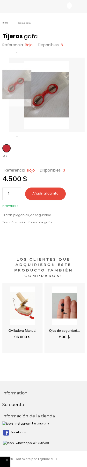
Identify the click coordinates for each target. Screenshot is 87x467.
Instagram (40, 423)
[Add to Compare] (78, 194)
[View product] (77, 349)
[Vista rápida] (9, 349)
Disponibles (48, 45)
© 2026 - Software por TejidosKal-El (29, 459)
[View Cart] (69, 5)
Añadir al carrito (45, 193)
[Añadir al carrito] (35, 349)
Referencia (12, 45)
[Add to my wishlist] (71, 194)
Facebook (18, 432)
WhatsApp (40, 443)
